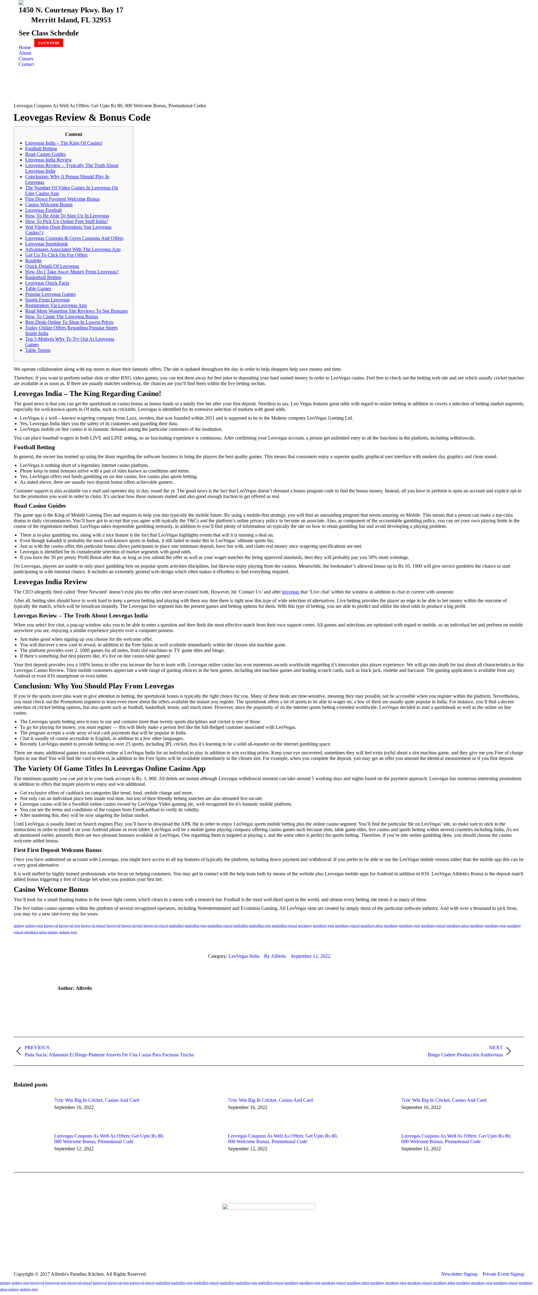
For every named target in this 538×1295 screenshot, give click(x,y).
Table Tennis (37, 350)
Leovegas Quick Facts (47, 283)
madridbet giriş (195, 925)
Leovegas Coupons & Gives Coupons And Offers (74, 238)
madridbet (176, 925)
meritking (305, 925)
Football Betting (41, 148)
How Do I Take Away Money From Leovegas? (72, 271)
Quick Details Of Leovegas (52, 266)
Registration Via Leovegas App (56, 305)
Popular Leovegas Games (50, 294)
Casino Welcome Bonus (49, 204)
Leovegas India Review (48, 159)
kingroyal (51, 925)
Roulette (33, 260)
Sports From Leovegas (47, 299)
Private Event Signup (503, 1274)
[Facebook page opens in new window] (264, 1254)
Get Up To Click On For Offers (56, 255)
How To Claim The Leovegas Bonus (61, 316)
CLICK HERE (48, 42)
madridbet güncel (220, 925)
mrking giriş (34, 925)
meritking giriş (323, 925)
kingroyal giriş (69, 925)
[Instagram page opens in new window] (274, 1254)
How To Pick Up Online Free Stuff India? (66, 221)
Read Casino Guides (45, 154)
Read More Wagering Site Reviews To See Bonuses (76, 311)
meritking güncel (347, 925)
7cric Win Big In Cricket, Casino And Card (96, 1100)
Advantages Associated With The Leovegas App (72, 249)
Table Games (38, 288)
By (275, 956)
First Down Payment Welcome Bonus (62, 199)
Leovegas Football (43, 210)
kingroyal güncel (93, 925)
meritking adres (372, 925)
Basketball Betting (43, 277)
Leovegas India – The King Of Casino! (63, 143)
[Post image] (31, 1111)
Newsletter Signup (459, 1274)
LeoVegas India (244, 956)
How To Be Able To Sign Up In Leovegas (67, 215)
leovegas (290, 591)
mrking (19, 925)
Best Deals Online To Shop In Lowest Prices (69, 322)
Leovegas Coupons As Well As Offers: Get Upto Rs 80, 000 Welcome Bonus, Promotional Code (109, 1138)
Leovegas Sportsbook (46, 243)
